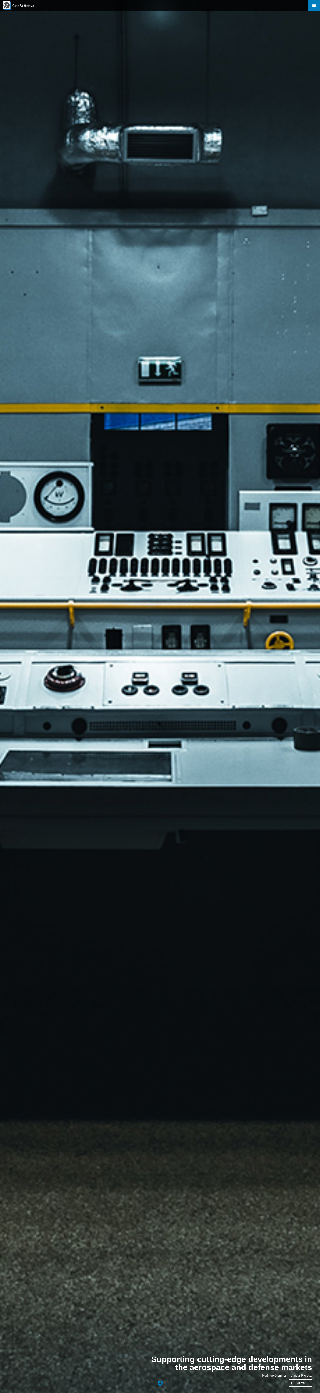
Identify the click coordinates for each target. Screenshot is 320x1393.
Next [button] (313, 696)
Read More (300, 1382)
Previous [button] (6, 696)
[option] (160, 696)
